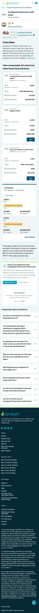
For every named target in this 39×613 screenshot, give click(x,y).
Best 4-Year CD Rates (8, 470)
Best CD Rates (6, 451)
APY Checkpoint (6, 516)
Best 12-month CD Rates (9, 462)
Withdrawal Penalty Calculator (7, 512)
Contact (4, 521)
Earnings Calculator (7, 509)
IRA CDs (3, 444)
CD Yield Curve (6, 519)
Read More (31, 58)
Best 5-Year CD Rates (8, 473)
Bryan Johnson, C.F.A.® (25, 35)
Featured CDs (5, 438)
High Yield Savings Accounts (7, 447)
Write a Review (9, 282)
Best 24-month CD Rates (9, 465)
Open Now (30, 140)
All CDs (3, 436)
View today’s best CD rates (18, 256)
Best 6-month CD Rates (9, 460)
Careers (4, 524)
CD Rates (15, 546)
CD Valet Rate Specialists (24, 32)
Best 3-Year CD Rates (8, 468)
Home (3, 7)
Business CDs (5, 441)
